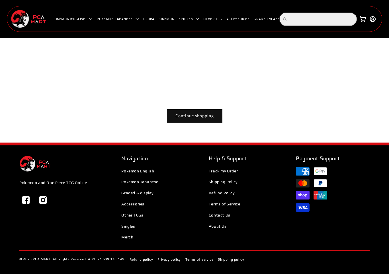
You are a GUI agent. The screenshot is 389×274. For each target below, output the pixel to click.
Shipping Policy (223, 182)
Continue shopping (194, 115)
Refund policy (141, 259)
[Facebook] (25, 200)
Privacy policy (169, 259)
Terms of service (199, 259)
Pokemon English (137, 171)
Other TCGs (132, 215)
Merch (127, 237)
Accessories (132, 204)
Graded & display (137, 193)
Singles (128, 226)
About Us (218, 226)
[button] (72, 19)
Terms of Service (224, 204)
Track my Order (223, 171)
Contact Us (219, 215)
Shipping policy (231, 259)
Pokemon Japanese (139, 182)
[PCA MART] (35, 164)
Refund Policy (222, 193)
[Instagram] (43, 200)
